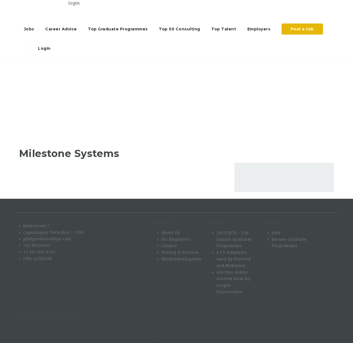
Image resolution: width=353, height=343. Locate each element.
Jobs (29, 29)
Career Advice (61, 29)
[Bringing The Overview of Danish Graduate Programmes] (43, 9)
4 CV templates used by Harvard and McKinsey (233, 259)
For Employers (176, 239)
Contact (169, 245)
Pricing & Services (180, 252)
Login (44, 48)
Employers (259, 29)
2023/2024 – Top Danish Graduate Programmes (234, 239)
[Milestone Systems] (46, 113)
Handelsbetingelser (181, 259)
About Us (170, 233)
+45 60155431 (36, 245)
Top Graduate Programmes (118, 29)
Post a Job (302, 29)
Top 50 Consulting (179, 29)
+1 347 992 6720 (39, 252)
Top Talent (223, 29)
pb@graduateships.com (47, 239)
